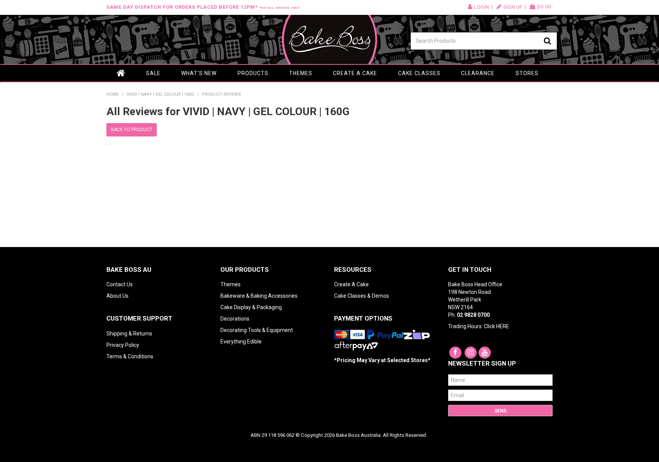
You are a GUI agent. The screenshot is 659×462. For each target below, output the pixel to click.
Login (481, 7)
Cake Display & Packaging (251, 307)
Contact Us (119, 284)
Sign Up (512, 7)
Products (253, 73)
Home (121, 73)
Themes (300, 73)
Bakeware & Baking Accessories (258, 296)
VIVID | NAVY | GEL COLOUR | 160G (160, 94)
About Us (117, 296)
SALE (153, 73)
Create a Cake (355, 73)
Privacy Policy (122, 345)
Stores (527, 73)
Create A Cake (351, 284)
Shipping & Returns (129, 333)
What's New (199, 73)
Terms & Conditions (129, 356)
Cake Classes (419, 73)
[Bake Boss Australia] (329, 39)
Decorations (234, 319)
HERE (502, 326)
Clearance (478, 73)
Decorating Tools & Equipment (256, 330)
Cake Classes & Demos (361, 296)
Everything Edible (241, 341)
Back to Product (131, 129)
